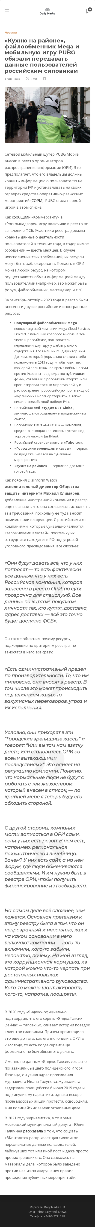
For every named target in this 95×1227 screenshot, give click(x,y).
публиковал (75, 373)
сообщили (21, 217)
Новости (11, 32)
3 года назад (12, 78)
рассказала (33, 1131)
